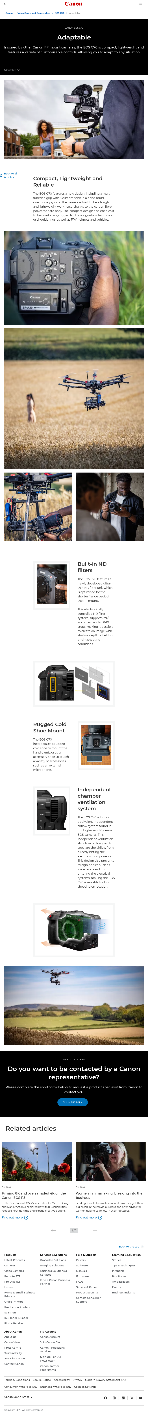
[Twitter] (131, 1398)
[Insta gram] (114, 1398)
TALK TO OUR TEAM (74, 1059)
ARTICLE (6, 1186)
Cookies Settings (85, 1386)
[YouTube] (140, 1398)
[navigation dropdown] (141, 4)
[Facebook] (105, 1398)
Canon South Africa (17, 1397)
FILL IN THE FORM (72, 1102)
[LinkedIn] (123, 1398)
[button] (53, 1230)
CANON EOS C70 (74, 27)
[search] (6, 4)
